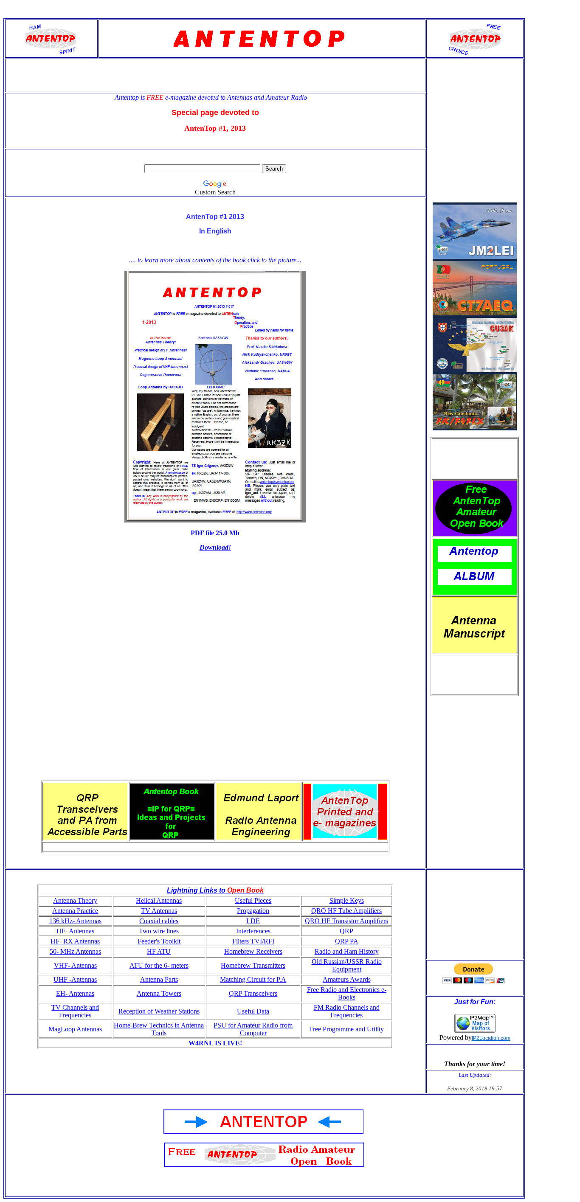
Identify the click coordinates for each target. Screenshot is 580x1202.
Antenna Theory (75, 900)
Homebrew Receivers (253, 951)
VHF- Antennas (75, 965)
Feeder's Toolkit (159, 941)
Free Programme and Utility (346, 1029)
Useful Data (253, 1011)
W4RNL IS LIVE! (215, 1043)
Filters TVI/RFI (253, 941)
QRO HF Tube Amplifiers (346, 910)
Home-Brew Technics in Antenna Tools (159, 1029)
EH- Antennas (75, 993)
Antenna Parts (159, 979)
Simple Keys (346, 900)
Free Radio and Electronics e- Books (346, 993)
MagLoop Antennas (75, 1029)
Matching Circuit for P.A (253, 979)
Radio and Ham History (347, 951)
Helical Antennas (159, 900)
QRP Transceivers (253, 993)
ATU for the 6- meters (159, 965)
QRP (346, 931)
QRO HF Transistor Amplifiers (346, 920)
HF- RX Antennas (75, 941)
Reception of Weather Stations (159, 1011)
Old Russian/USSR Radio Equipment (347, 965)
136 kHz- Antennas (75, 920)
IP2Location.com (491, 1038)
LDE (253, 920)
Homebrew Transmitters (253, 965)
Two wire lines (159, 931)
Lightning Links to (196, 890)
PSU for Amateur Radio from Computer (253, 1029)
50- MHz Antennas (75, 951)
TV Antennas (159, 910)
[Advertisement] (475, 458)
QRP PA (346, 941)
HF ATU (159, 951)
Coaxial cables (158, 920)
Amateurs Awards (347, 979)
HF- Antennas (75, 931)
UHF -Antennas (75, 979)
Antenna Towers (159, 993)
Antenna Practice (75, 910)
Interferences (253, 931)
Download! (215, 547)
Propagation (253, 910)
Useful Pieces (253, 900)
